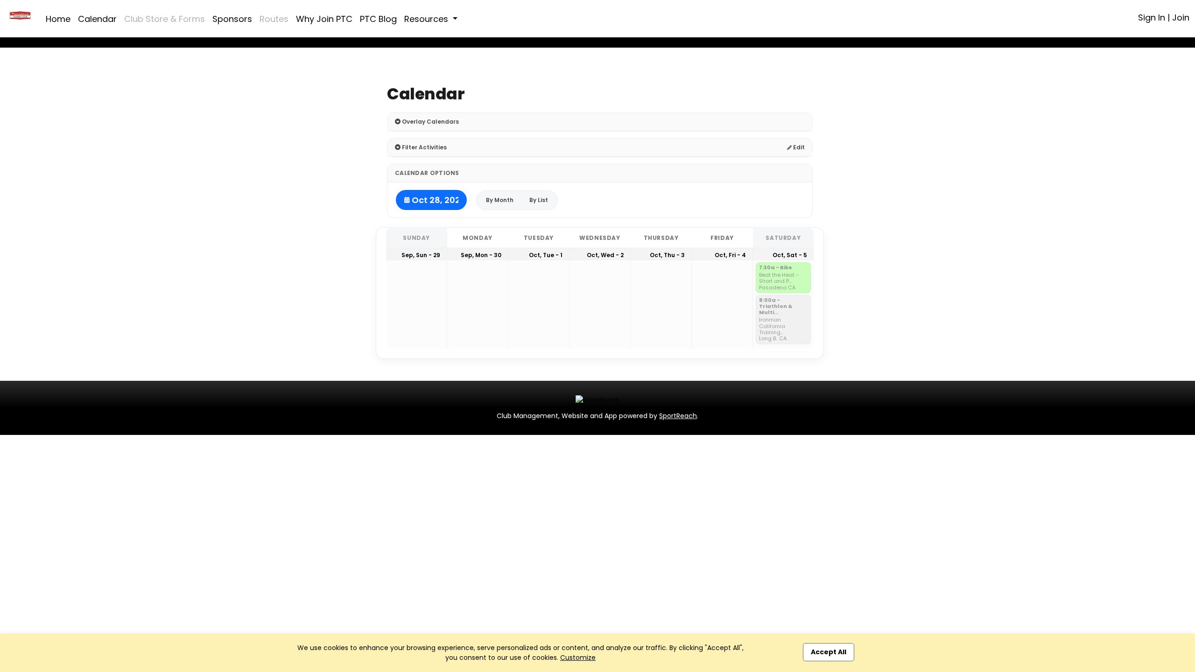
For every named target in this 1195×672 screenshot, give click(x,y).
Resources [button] (427, 19)
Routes (274, 19)
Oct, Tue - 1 (545, 255)
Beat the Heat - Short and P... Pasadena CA (779, 281)
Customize (578, 657)
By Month (499, 200)
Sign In (1151, 17)
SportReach (678, 415)
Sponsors (232, 19)
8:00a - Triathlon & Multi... (775, 306)
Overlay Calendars (430, 122)
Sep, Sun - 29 (420, 255)
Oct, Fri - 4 (730, 255)
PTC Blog (378, 19)
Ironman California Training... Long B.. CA (773, 329)
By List (538, 200)
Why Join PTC (324, 19)
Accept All (828, 652)
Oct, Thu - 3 (667, 255)
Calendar (97, 19)
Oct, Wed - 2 (605, 255)
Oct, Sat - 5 (790, 255)
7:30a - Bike (775, 268)
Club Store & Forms (164, 19)
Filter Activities (424, 147)
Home (58, 19)
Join (1180, 17)
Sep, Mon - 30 (481, 255)
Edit (798, 147)
